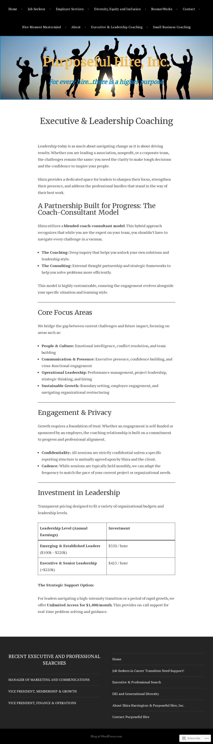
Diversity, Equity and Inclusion (117, 9)
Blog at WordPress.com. (106, 736)
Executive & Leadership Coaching (116, 27)
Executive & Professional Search (136, 682)
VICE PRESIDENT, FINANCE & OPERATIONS (42, 703)
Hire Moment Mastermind (41, 27)
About (75, 27)
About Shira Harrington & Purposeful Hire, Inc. (148, 705)
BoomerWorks (161, 9)
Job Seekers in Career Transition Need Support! (148, 670)
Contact (189, 9)
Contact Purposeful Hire (130, 717)
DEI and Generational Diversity (135, 693)
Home (13, 9)
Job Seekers (36, 9)
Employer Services (70, 9)
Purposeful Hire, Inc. (106, 62)
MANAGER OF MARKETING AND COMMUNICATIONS (49, 679)
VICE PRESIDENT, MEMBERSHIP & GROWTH (42, 691)
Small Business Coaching (172, 27)
